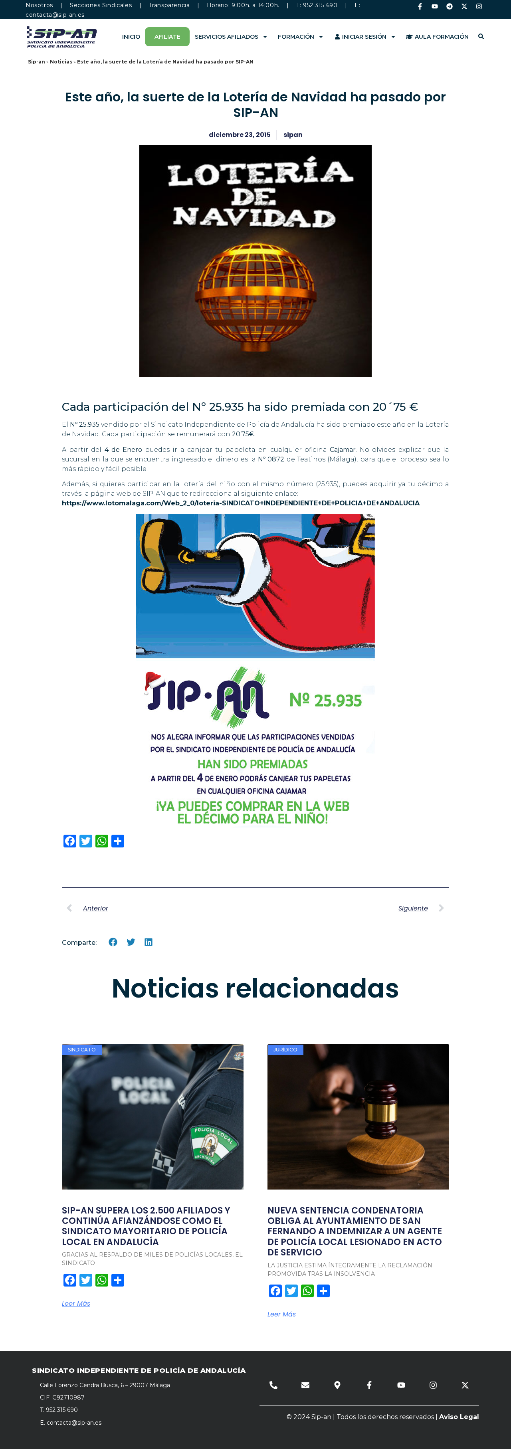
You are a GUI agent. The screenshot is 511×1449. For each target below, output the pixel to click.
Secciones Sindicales (101, 5)
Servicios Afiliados (226, 36)
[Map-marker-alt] (337, 1385)
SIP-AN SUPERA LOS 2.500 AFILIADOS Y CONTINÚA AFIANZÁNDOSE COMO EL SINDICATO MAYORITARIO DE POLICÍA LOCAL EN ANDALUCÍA (146, 1226)
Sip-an (36, 62)
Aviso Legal (459, 1417)
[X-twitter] (464, 6)
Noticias (61, 62)
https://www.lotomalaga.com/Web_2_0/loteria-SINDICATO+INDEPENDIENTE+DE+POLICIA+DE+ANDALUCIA (241, 503)
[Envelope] (305, 1385)
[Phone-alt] (273, 1385)
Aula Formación (441, 36)
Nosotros (39, 5)
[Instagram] (479, 6)
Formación (296, 36)
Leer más (76, 1304)
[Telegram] (449, 6)
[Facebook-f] (420, 6)
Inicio (131, 36)
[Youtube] (434, 6)
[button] (113, 942)
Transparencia (169, 5)
